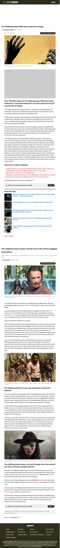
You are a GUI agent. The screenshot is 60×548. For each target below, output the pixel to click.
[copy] (13, 33)
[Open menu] (4, 2)
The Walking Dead (14, 517)
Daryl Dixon (36, 482)
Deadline (27, 320)
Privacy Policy (34, 532)
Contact (32, 529)
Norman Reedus (42, 480)
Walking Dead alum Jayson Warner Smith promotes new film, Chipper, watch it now (30, 168)
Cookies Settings (10, 537)
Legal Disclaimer (22, 534)
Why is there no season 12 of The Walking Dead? (20, 173)
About (7, 529)
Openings (20, 529)
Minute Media (9, 541)
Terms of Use (50, 532)
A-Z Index (48, 534)
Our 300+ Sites (50, 529)
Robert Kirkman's (26, 305)
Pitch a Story (21, 532)
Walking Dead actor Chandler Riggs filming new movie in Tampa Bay (26, 171)
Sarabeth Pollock (8, 29)
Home (6, 236)
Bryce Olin (6, 260)
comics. (12, 315)
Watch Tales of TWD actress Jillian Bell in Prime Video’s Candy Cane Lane (27, 177)
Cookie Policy (9, 534)
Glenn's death (33, 474)
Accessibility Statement (37, 534)
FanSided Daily (10, 532)
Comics (11, 236)
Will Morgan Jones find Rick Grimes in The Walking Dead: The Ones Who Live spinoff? (30, 175)
